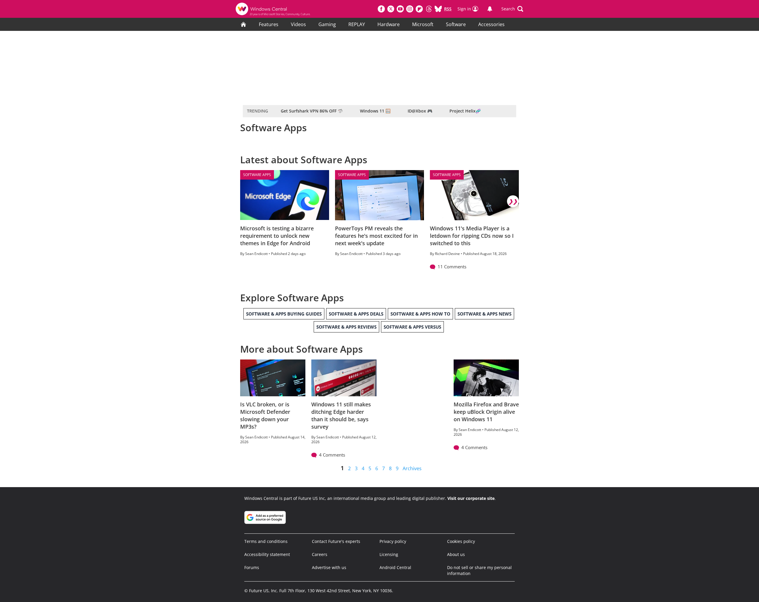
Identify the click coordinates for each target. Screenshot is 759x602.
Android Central (395, 567)
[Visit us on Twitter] (390, 8)
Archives (412, 468)
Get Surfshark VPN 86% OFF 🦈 (312, 111)
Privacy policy (393, 541)
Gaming (327, 24)
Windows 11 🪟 (375, 111)
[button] (512, 9)
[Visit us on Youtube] (400, 8)
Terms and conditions (266, 541)
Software (456, 24)
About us (456, 554)
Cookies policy (461, 541)
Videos (298, 24)
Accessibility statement (267, 554)
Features (268, 24)
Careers (319, 554)
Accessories (491, 24)
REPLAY (356, 24)
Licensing (389, 554)
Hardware (388, 24)
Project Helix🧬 (465, 111)
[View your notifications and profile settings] (490, 9)
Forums (251, 567)
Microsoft (422, 24)
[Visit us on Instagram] (409, 8)
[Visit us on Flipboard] (419, 8)
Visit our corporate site (471, 498)
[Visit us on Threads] (428, 8)
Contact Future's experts (336, 541)
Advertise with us (329, 567)
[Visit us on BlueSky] (438, 8)
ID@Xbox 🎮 (420, 111)
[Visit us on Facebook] (381, 8)
